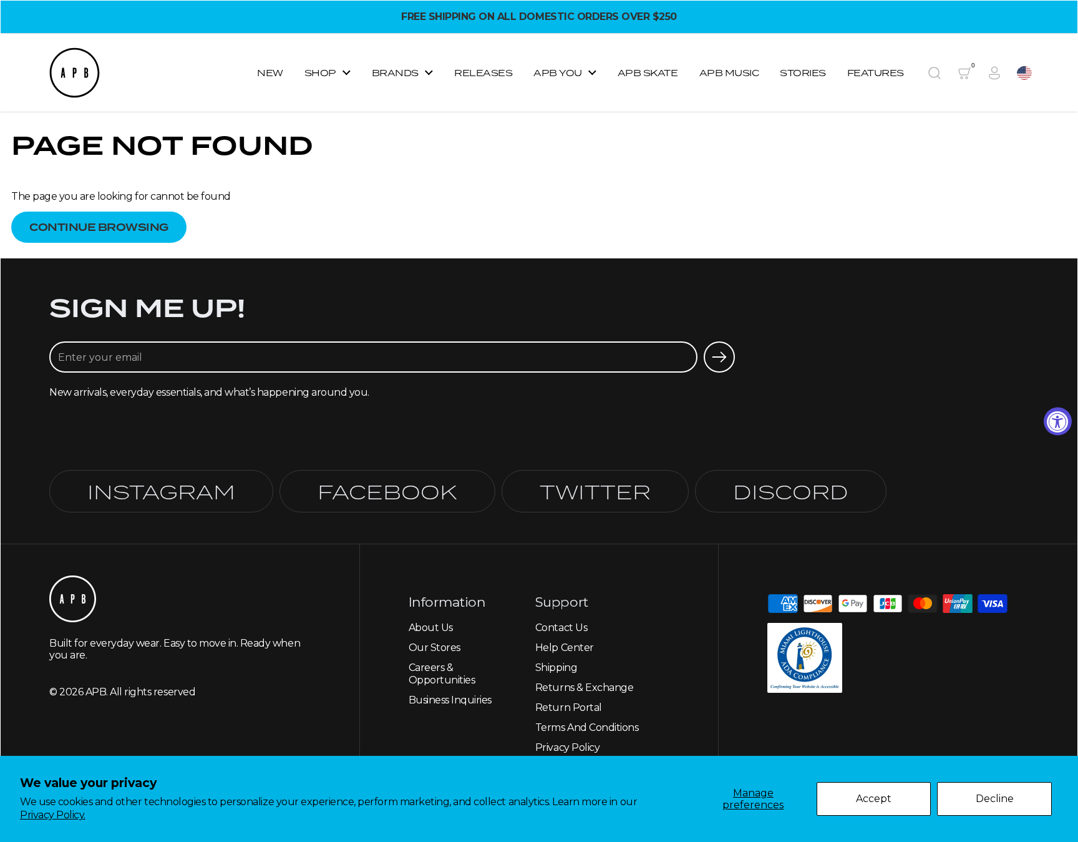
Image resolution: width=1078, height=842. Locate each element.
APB (96, 692)
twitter (595, 491)
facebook (387, 491)
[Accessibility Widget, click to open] (1058, 421)
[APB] (74, 72)
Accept (873, 799)
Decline (995, 799)
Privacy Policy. (52, 815)
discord (790, 491)
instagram (161, 491)
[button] (934, 73)
